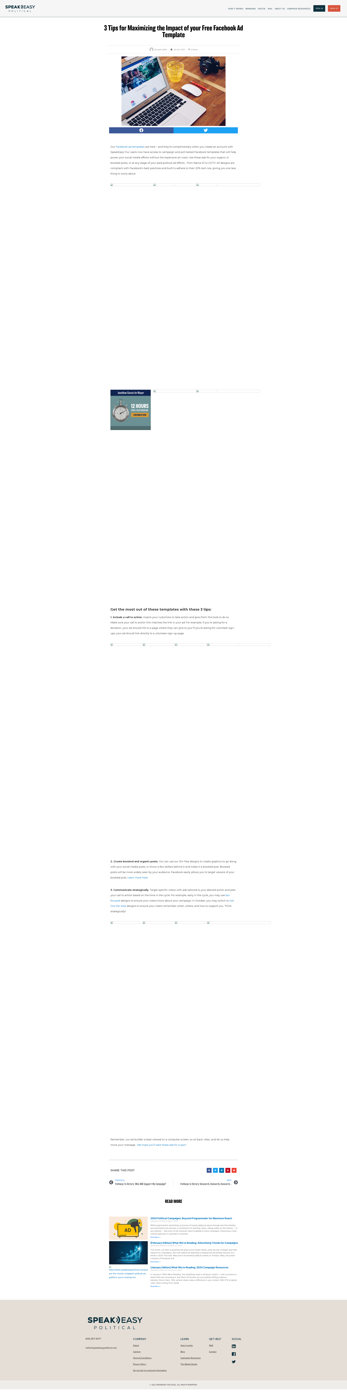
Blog (183, 1351)
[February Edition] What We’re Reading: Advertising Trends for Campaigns (194, 1242)
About (136, 1345)
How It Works (235, 9)
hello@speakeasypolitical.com (101, 1348)
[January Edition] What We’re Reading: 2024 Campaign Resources (189, 1267)
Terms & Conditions (142, 1357)
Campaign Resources (298, 9)
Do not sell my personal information (150, 1370)
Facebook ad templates (130, 146)
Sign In (319, 8)
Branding (250, 9)
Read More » (155, 1237)
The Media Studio (189, 1364)
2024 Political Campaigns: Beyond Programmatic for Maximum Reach (191, 1218)
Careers (136, 1351)
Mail (270, 9)
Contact (212, 1351)
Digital (262, 9)
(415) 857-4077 (93, 1338)
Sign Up (334, 8)
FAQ (211, 1345)
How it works (187, 1345)
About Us (280, 9)
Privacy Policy (139, 1364)
